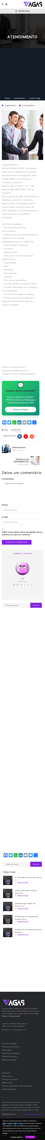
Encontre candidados (11, 1053)
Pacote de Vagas (9, 1043)
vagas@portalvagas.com (33, 1114)
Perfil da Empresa (9, 1056)
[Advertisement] (22, 73)
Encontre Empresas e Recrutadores (17, 1086)
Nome (5, 505)
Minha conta (7, 1083)
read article (22, 883)
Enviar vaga (24, 11)
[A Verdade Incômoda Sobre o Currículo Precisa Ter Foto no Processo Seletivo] (7, 880)
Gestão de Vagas (9, 1060)
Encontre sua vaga (9, 1079)
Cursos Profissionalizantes (14, 1024)
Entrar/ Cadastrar (9, 1089)
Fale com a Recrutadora (13, 1026)
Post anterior (19, 450)
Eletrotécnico (19, 447)
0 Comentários (28, 105)
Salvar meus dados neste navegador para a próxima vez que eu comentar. (22, 533)
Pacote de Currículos (10, 1047)
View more (12, 1133)
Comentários (8, 479)
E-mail (5, 517)
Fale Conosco (7, 1076)
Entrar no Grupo (21, 409)
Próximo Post (22, 464)
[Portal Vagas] (32, 4)
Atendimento (19, 98)
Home (7, 98)
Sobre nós (6, 1073)
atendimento (16, 430)
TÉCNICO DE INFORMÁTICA (21, 460)
